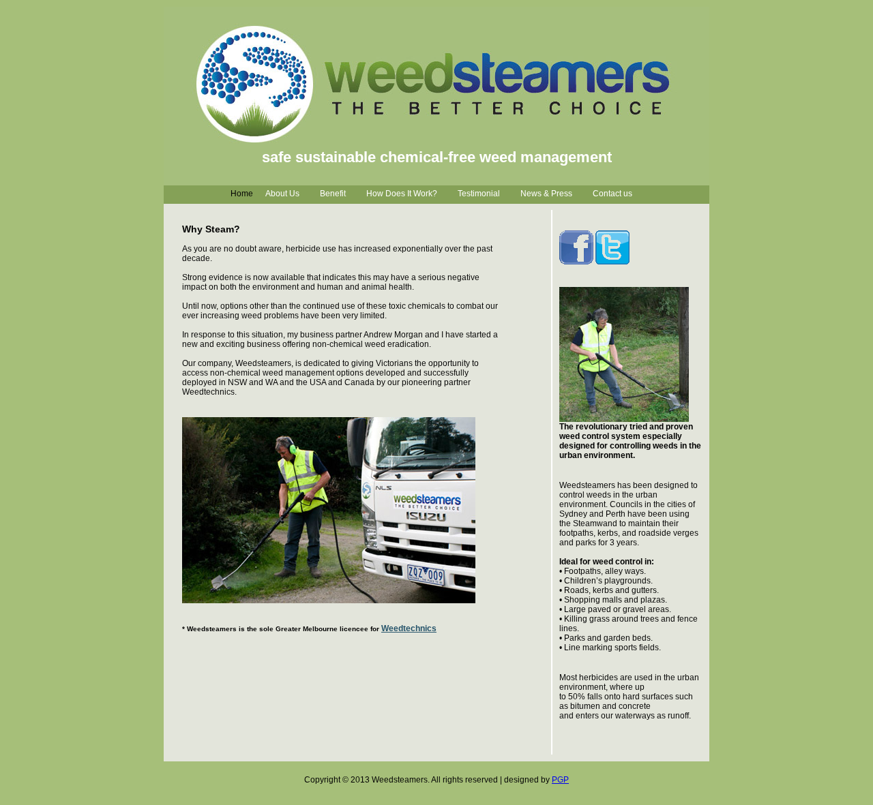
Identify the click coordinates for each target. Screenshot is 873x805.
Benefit (333, 193)
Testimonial (479, 193)
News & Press (546, 193)
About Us (282, 193)
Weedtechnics (408, 628)
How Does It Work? (401, 193)
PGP (560, 780)
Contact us (612, 193)
